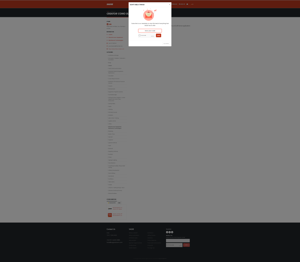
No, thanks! (166, 43)
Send (158, 35)
